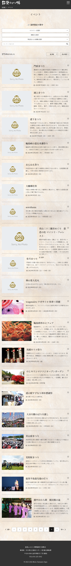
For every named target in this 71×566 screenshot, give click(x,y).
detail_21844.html (35, 287)
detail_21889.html (35, 509)
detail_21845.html (35, 266)
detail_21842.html (35, 332)
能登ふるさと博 (11, 3)
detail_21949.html (35, 464)
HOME (4, 7)
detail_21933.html (35, 193)
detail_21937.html (35, 400)
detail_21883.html (35, 357)
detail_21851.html (35, 127)
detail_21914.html (35, 486)
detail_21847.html (35, 214)
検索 (67, 44)
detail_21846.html (35, 240)
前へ (8, 529)
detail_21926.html (35, 443)
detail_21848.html (35, 172)
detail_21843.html (35, 309)
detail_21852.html (35, 102)
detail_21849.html (35, 150)
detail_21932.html (35, 421)
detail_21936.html (35, 378)
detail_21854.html (35, 75)
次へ (62, 529)
